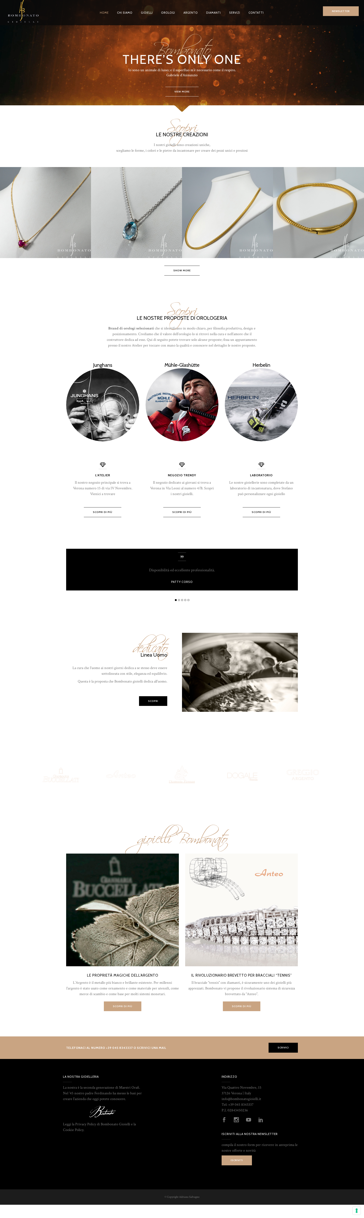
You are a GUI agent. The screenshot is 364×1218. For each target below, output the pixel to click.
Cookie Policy (73, 1129)
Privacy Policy (85, 1124)
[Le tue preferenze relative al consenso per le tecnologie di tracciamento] (357, 1211)
